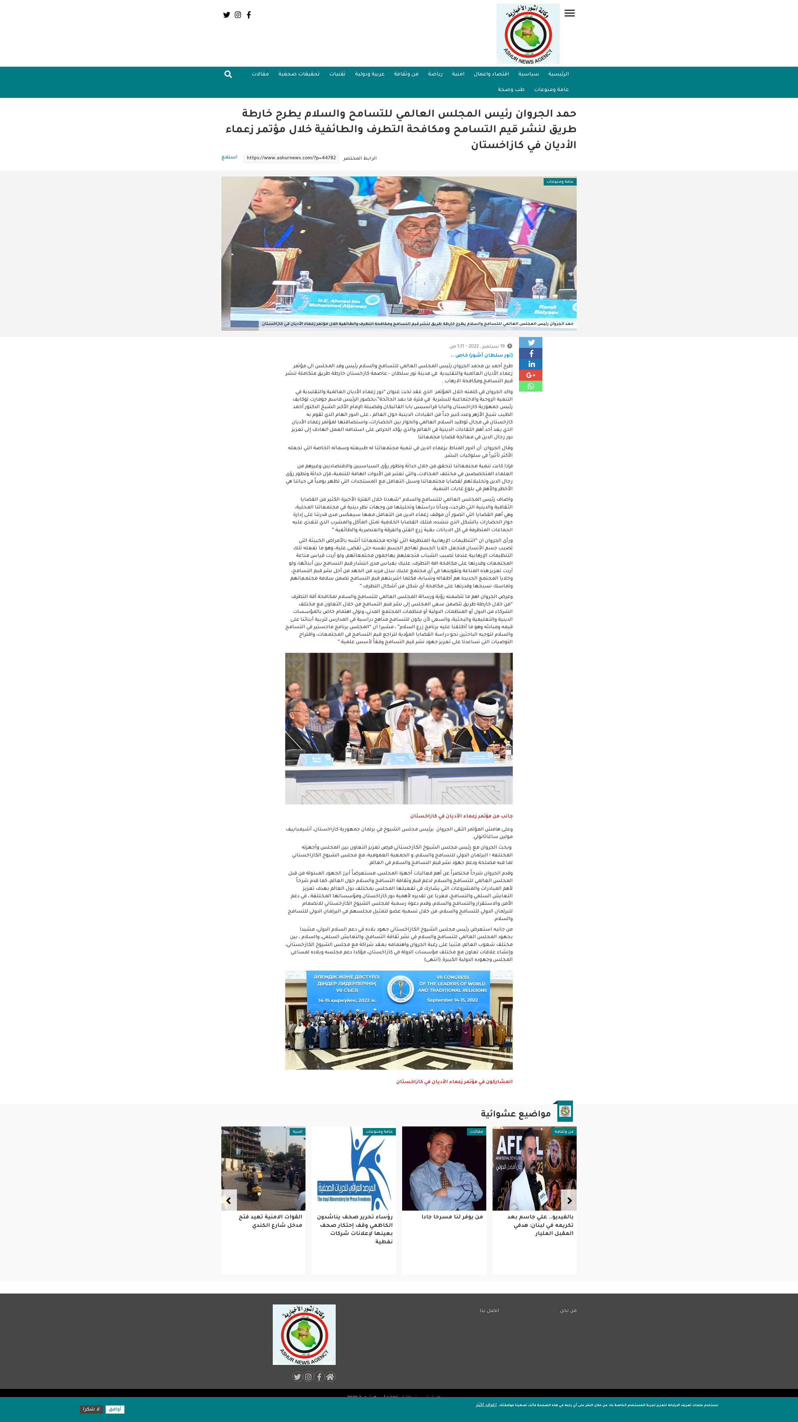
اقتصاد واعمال (491, 74)
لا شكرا (91, 1409)
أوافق (115, 1409)
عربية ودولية (370, 74)
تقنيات (337, 74)
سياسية (528, 74)
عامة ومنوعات (551, 90)
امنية (458, 74)
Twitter (226, 14)
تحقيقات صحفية (299, 74)
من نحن (568, 1311)
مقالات (260, 74)
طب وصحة (511, 90)
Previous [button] (569, 1200)
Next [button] (229, 1200)
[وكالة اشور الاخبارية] (528, 34)
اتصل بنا (489, 1311)
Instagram (237, 14)
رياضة (435, 74)
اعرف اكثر (486, 1405)
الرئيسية (558, 74)
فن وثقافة (406, 74)
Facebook (248, 14)
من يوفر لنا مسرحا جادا (543, 1218)
